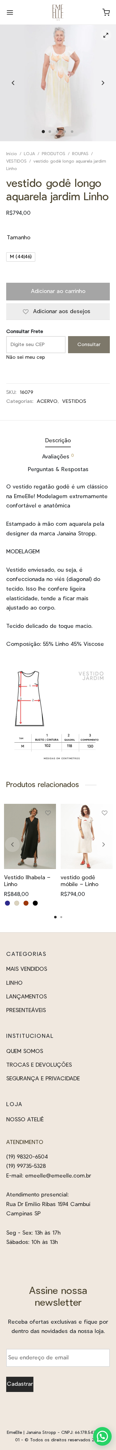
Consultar (89, 344)
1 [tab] (55, 917)
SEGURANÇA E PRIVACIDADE (43, 1079)
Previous (13, 83)
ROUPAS (80, 154)
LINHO (14, 983)
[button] (102, 1436)
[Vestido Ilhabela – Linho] (30, 836)
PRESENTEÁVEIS (26, 1010)
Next (103, 83)
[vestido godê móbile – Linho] (87, 836)
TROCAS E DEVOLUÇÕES (39, 1065)
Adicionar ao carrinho (58, 291)
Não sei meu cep (25, 357)
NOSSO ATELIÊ (25, 1120)
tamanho (18, 238)
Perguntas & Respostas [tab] (58, 469)
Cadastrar (20, 1384)
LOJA (29, 154)
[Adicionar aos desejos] (47, 815)
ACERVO (47, 401)
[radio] (20, 257)
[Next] (103, 844)
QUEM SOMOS (24, 1051)
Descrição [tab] (58, 441)
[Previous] (12, 844)
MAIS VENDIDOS (26, 969)
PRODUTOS (53, 154)
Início (11, 154)
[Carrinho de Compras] (106, 12)
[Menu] (10, 12)
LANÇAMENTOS (26, 997)
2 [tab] (61, 917)
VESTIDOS (16, 161)
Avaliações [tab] (58, 456)
